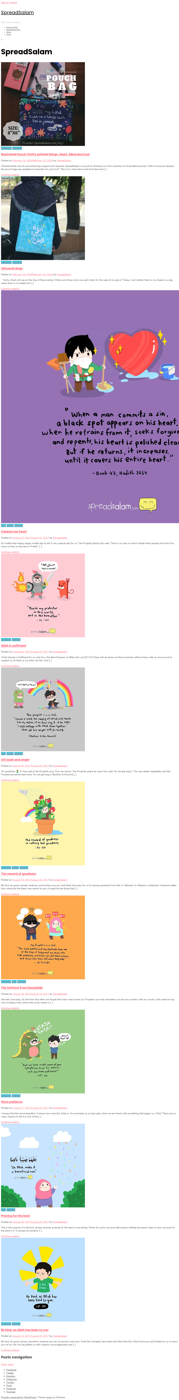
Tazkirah (18, 525)
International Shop (13, 30)
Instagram (6, 148)
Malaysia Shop (12, 27)
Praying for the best (15, 1216)
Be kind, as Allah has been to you (24, 1330)
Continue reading (10, 174)
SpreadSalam (17, 12)
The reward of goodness (18, 874)
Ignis (49, 1397)
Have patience (11, 1102)
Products (17, 148)
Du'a (3, 525)
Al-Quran (6, 639)
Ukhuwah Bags (12, 268)
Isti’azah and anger (15, 760)
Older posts (7, 1364)
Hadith (10, 525)
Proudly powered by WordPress (18, 1397)
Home (8, 34)
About (8, 32)
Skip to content (9, 2)
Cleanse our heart (14, 532)
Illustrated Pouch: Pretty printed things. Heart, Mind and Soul (45, 154)
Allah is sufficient (13, 646)
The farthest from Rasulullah (22, 988)
